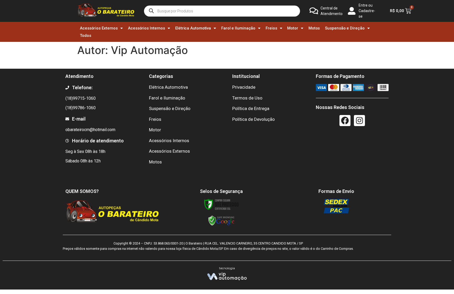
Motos (314, 28)
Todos (85, 35)
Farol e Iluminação (238, 28)
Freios (271, 28)
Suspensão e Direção (344, 28)
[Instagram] (359, 120)
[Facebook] (344, 120)
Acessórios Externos (99, 28)
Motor (292, 28)
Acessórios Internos (146, 28)
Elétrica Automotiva (193, 28)
